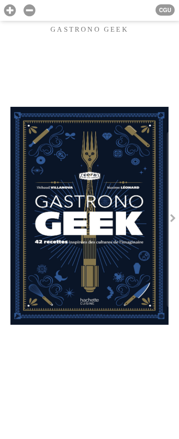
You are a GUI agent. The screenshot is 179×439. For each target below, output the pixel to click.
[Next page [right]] (173, 219)
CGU (165, 10)
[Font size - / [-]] (29, 11)
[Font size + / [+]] (10, 11)
